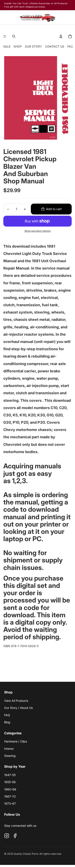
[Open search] (13, 36)
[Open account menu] (60, 36)
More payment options (38, 230)
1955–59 (10, 782)
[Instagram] (6, 835)
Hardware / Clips (15, 741)
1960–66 (10, 789)
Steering (10, 755)
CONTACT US (54, 46)
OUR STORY (33, 46)
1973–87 (10, 803)
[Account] (58, 17)
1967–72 (10, 796)
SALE (6, 46)
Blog (7, 722)
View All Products (16, 700)
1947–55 (10, 775)
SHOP (18, 46)
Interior (9, 748)
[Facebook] (15, 835)
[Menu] (5, 36)
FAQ (70, 46)
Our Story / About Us (18, 707)
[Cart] (68, 17)
